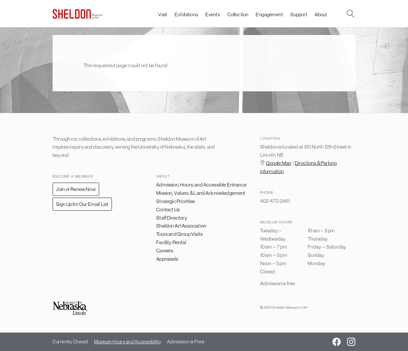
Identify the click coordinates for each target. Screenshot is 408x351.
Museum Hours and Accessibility (127, 341)
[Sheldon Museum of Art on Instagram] (351, 342)
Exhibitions (186, 14)
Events (212, 14)
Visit (162, 14)
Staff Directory (171, 218)
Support (298, 14)
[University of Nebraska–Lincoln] (70, 308)
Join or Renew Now (76, 189)
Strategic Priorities (175, 201)
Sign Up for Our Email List (82, 204)
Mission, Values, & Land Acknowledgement (200, 193)
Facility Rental (171, 242)
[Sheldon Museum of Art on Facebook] (336, 342)
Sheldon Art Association (181, 225)
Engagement (269, 14)
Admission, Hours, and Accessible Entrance (201, 184)
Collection (238, 14)
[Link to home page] (78, 13)
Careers (164, 250)
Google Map (278, 163)
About (321, 14)
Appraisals (167, 259)
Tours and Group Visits (179, 234)
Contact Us (168, 209)
